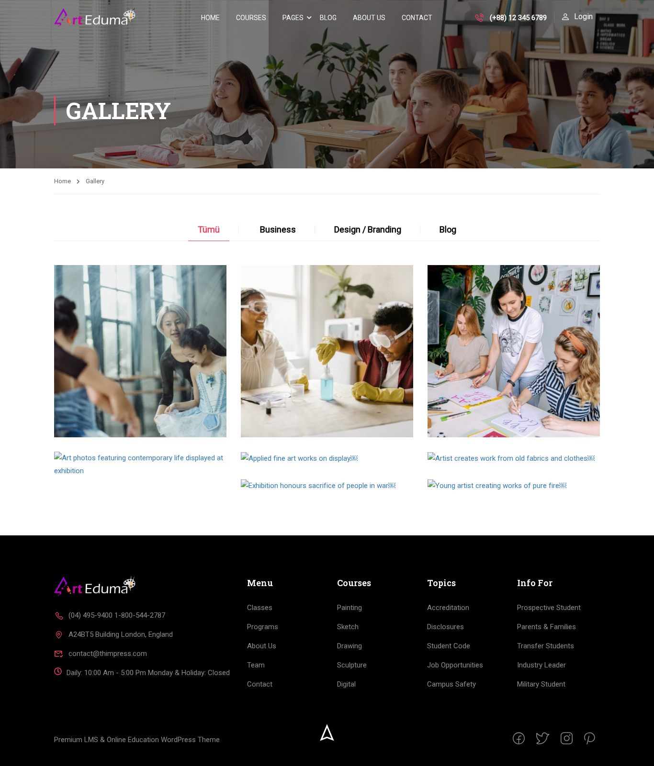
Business (278, 229)
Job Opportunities (455, 665)
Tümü (209, 229)
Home (210, 18)
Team (256, 665)
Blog (328, 18)
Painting (349, 607)
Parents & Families (546, 626)
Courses (251, 18)
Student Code (448, 646)
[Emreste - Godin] (94, 18)
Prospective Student (549, 607)
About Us (369, 18)
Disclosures (445, 626)
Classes (259, 607)
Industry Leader (541, 665)
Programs (262, 626)
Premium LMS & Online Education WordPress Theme (137, 739)
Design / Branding (367, 229)
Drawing (349, 646)
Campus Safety (451, 684)
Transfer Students (545, 646)
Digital (346, 684)
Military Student (541, 684)
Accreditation (448, 607)
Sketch (348, 626)
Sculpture (352, 665)
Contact (417, 18)
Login (583, 16)
